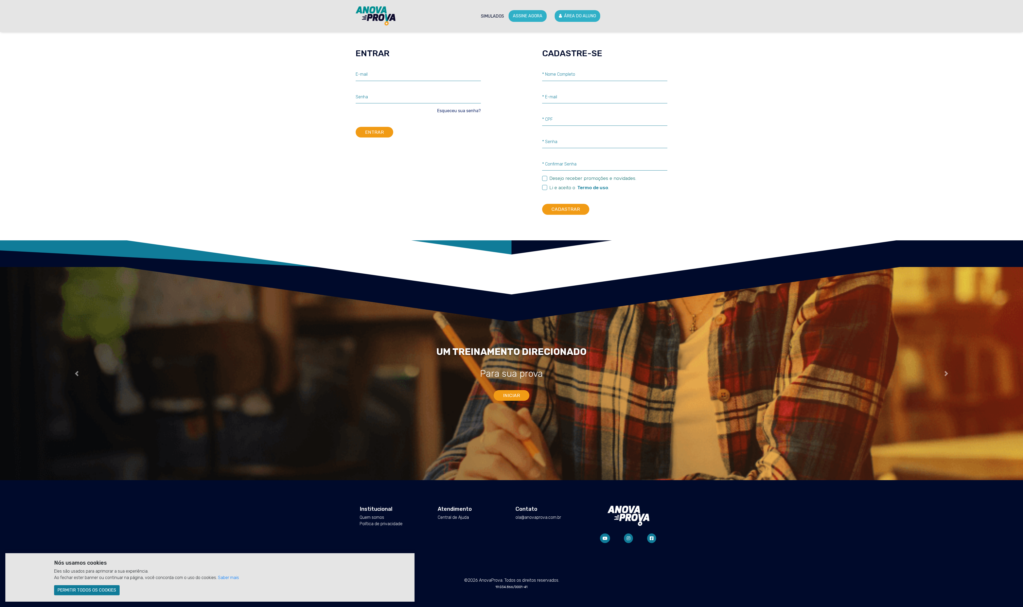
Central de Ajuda (453, 517)
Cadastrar (565, 209)
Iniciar (511, 395)
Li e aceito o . (579, 187)
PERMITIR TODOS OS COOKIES (87, 590)
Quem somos (372, 517)
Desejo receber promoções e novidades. (592, 178)
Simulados (492, 16)
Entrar (374, 132)
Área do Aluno (580, 15)
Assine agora (527, 15)
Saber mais (228, 577)
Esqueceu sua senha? (459, 110)
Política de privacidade (381, 523)
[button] (76, 373)
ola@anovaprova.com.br (538, 517)
